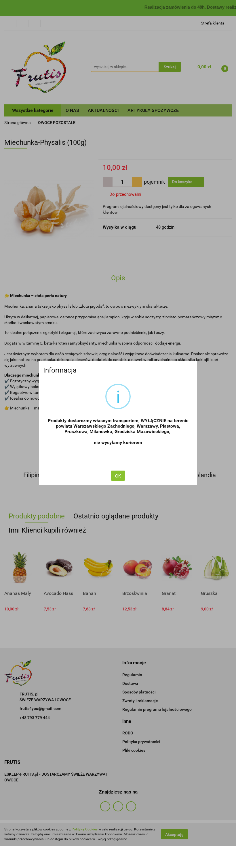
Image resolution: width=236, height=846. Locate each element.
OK (118, 476)
